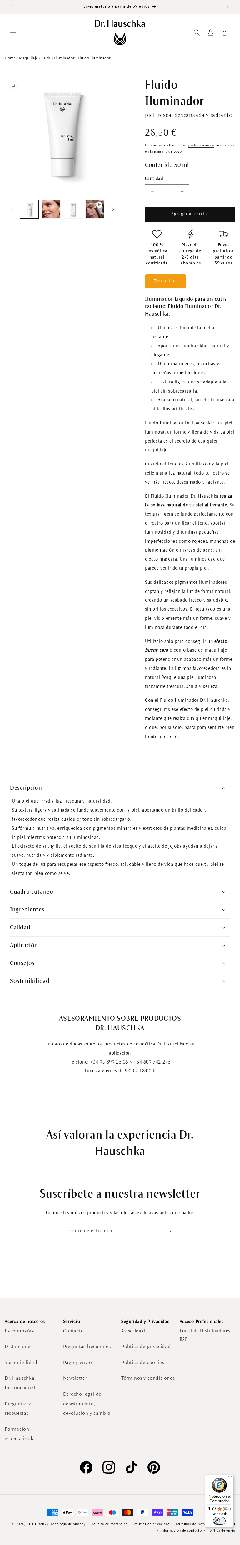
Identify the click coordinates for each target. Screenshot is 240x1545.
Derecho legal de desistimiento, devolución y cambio (87, 1403)
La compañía (19, 1330)
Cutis (46, 58)
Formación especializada (20, 1433)
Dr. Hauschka (37, 1524)
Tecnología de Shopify (67, 1524)
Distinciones (18, 1346)
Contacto (73, 1330)
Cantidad (154, 178)
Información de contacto (181, 1530)
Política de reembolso (109, 1524)
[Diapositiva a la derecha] (113, 209)
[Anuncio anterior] (12, 7)
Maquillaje (28, 58)
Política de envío (221, 1530)
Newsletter (75, 1378)
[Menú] (230, 1478)
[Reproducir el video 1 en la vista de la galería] (94, 209)
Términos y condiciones (148, 1378)
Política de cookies (142, 1362)
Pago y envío (77, 1362)
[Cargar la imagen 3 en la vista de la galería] (73, 209)
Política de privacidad (146, 1346)
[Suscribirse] (169, 1231)
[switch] (219, 1521)
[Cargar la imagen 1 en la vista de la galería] (29, 209)
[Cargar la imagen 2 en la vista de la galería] (51, 209)
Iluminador (64, 58)
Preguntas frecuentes (87, 1346)
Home (10, 58)
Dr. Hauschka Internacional (20, 1382)
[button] (13, 32)
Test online (165, 281)
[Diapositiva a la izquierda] (11, 209)
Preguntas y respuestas (18, 1408)
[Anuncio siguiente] (228, 7)
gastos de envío (201, 145)
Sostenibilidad (21, 1362)
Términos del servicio (194, 1524)
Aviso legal (133, 1330)
